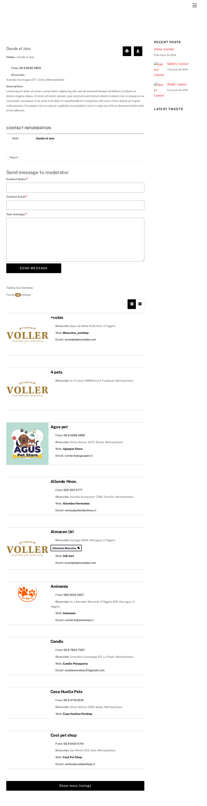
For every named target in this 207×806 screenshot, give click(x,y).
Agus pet (59, 426)
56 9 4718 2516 (73, 700)
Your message (16, 214)
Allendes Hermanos (76, 503)
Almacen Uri (62, 531)
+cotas (57, 317)
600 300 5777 (72, 490)
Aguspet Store (73, 448)
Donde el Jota (45, 138)
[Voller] (26, 23)
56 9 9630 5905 (30, 68)
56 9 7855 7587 (74, 649)
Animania (59, 586)
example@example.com (80, 339)
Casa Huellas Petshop (77, 713)
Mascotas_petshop (76, 332)
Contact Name (17, 179)
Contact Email (17, 196)
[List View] (132, 304)
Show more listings (75, 786)
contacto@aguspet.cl (79, 455)
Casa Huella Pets (67, 691)
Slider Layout (177, 84)
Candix (57, 641)
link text (68, 556)
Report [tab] (14, 157)
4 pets (56, 372)
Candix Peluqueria (75, 663)
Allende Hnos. (64, 481)
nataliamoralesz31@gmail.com (85, 670)
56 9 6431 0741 (73, 743)
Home (10, 57)
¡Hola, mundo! (164, 49)
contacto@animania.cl (79, 620)
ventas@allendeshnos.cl (80, 510)
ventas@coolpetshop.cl (80, 764)
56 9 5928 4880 (74, 435)
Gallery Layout (177, 63)
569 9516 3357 (73, 594)
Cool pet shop (64, 735)
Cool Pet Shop (72, 757)
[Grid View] (140, 304)
